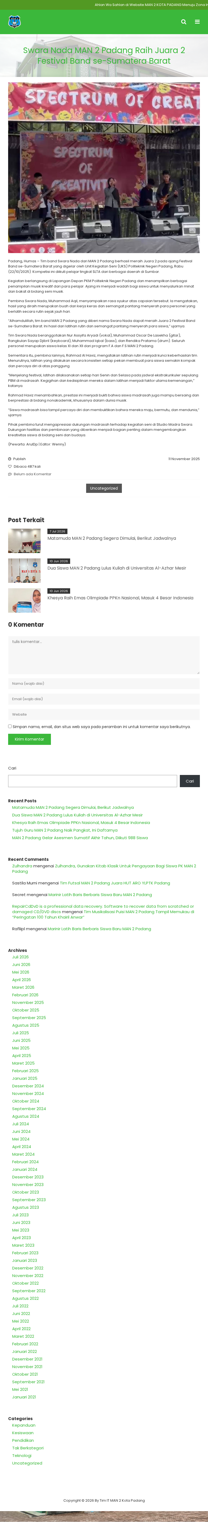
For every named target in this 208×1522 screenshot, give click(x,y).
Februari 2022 (25, 1344)
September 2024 (29, 1108)
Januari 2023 (24, 1260)
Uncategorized (104, 488)
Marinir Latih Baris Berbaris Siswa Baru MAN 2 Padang (100, 894)
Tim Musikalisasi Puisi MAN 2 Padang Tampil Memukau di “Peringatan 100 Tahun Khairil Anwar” (103, 914)
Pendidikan (23, 1440)
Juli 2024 (20, 1124)
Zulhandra (22, 866)
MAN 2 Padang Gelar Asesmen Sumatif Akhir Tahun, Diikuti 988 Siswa (80, 838)
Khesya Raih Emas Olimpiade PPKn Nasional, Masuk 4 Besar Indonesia (120, 598)
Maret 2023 (23, 1245)
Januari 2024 (24, 1169)
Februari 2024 (25, 1162)
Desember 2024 (28, 1086)
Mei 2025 (21, 1048)
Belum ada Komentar (32, 474)
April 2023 (21, 1237)
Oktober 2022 (25, 1283)
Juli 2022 (20, 1306)
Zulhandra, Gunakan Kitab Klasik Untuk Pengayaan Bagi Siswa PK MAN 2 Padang (104, 868)
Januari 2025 (24, 1078)
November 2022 (27, 1275)
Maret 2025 (23, 1063)
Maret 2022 (23, 1336)
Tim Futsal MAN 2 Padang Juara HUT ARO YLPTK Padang (115, 883)
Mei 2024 (21, 1139)
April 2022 (21, 1329)
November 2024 (28, 1093)
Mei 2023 (20, 1230)
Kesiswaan (23, 1433)
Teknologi (21, 1455)
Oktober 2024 (25, 1101)
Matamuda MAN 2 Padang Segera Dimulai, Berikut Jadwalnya (111, 538)
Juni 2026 (21, 964)
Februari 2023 (25, 1253)
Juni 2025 (21, 1040)
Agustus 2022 (25, 1298)
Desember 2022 (27, 1268)
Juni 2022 (21, 1313)
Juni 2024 (21, 1131)
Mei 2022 (20, 1321)
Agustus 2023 (25, 1207)
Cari (12, 768)
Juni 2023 (21, 1222)
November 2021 (27, 1366)
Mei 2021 (20, 1389)
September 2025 (29, 1017)
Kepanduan (23, 1425)
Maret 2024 (23, 1154)
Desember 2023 (28, 1177)
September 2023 (29, 1200)
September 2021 (28, 1382)
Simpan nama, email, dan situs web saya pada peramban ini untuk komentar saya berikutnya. (102, 726)
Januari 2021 (24, 1397)
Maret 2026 (23, 987)
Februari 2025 (25, 1071)
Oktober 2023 (25, 1192)
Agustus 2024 (25, 1116)
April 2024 (21, 1146)
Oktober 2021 (25, 1374)
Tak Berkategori (28, 1448)
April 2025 (21, 1055)
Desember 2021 (27, 1359)
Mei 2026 (20, 972)
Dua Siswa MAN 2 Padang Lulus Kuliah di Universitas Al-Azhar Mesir (116, 568)
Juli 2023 (20, 1215)
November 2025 (28, 1002)
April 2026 (21, 980)
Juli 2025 (20, 1033)
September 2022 (29, 1291)
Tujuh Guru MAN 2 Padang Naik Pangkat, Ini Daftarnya (65, 830)
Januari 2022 (24, 1351)
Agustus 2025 (25, 1025)
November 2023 (28, 1184)
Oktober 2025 (25, 1010)
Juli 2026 (20, 957)
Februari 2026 (25, 995)
